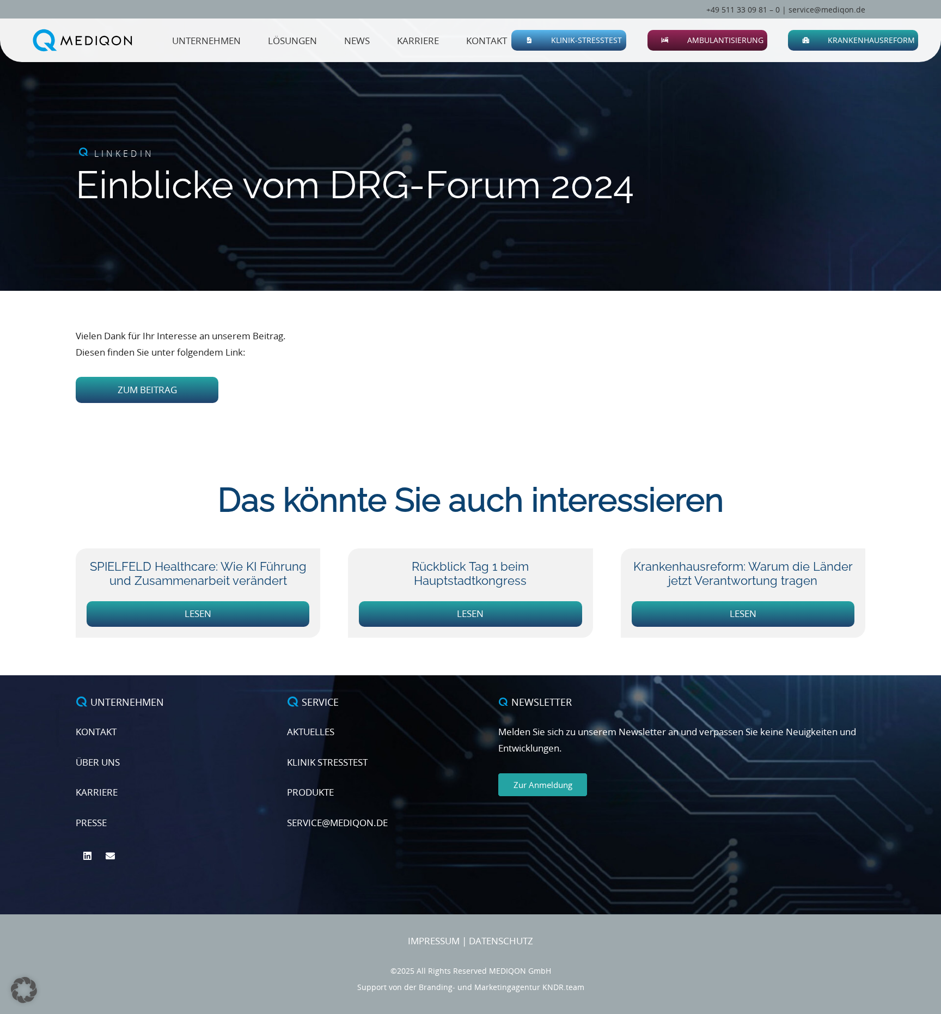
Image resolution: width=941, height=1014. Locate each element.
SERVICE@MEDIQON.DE (337, 822)
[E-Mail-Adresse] (111, 856)
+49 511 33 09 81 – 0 (743, 9)
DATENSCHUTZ (501, 940)
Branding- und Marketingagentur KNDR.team (501, 987)
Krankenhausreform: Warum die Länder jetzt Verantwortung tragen (743, 573)
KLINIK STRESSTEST (327, 762)
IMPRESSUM (434, 940)
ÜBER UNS (98, 762)
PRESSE (91, 822)
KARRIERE (97, 792)
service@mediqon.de (827, 9)
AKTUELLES (310, 731)
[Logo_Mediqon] (84, 40)
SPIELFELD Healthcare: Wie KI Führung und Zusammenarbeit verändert (198, 573)
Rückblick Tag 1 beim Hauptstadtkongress (470, 573)
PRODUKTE (310, 792)
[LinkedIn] (87, 856)
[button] (629, 40)
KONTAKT (96, 731)
